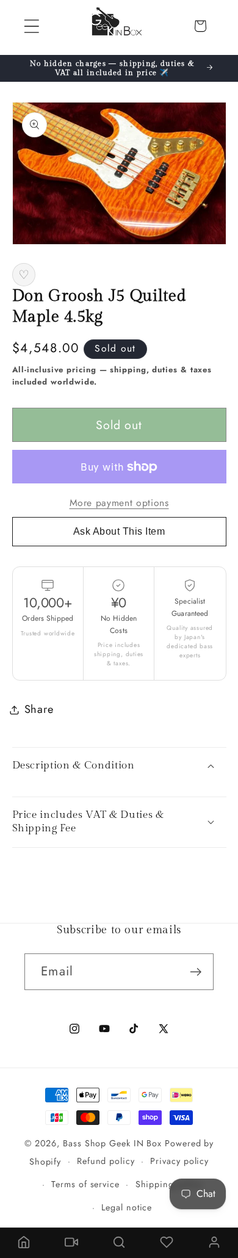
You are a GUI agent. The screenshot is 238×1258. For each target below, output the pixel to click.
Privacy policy (179, 1161)
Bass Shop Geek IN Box (112, 1143)
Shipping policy (169, 1184)
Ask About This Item (119, 531)
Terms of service (85, 1184)
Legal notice (126, 1207)
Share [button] (39, 709)
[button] (31, 26)
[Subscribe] (195, 972)
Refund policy (106, 1161)
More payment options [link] (119, 503)
